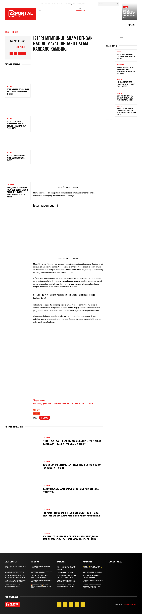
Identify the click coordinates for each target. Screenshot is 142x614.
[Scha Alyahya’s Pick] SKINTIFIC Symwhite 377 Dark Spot (66, 576)
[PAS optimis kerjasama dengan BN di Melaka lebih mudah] (110, 55)
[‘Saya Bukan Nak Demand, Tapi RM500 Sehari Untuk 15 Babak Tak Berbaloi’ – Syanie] (22, 465)
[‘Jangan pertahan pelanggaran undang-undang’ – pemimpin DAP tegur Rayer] (18, 108)
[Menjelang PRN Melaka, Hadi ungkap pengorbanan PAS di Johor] (18, 76)
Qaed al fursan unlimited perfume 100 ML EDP (91, 576)
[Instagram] (15, 53)
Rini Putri (20, 47)
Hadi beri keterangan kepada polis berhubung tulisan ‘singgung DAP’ (129, 14)
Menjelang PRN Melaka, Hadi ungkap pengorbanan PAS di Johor (18, 91)
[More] (86, 120)
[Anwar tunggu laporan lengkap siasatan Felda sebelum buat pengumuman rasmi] (110, 110)
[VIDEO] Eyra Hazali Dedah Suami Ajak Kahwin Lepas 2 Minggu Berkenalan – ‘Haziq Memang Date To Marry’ (17, 192)
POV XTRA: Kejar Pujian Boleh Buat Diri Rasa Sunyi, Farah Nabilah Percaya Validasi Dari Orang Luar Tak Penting (70, 538)
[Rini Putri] (13, 47)
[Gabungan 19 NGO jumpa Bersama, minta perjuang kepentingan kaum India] (110, 97)
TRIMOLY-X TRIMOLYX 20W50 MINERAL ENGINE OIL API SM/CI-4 (14, 571)
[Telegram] (80, 120)
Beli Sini (36, 413)
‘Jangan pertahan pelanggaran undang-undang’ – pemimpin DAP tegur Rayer (16, 125)
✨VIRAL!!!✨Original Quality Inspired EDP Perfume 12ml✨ (92, 567)
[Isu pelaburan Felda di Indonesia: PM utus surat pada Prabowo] (110, 83)
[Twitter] (20, 53)
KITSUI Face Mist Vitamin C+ (65, 572)
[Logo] (20, 13)
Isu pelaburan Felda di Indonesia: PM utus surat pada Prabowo (126, 84)
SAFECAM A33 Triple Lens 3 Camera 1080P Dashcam (39, 576)
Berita (125, 7)
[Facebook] (11, 53)
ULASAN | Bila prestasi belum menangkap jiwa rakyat (16, 158)
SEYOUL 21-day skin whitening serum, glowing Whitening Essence (66, 568)
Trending (15, 32)
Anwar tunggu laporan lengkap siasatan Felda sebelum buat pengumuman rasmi (126, 111)
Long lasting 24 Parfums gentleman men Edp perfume (92, 571)
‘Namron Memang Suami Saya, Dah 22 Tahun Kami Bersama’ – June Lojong (72, 490)
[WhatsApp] (73, 120)
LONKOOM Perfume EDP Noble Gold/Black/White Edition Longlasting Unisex (92, 586)
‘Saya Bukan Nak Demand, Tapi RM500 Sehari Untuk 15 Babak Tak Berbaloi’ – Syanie (72, 466)
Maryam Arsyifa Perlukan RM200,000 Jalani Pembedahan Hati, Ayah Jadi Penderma (126, 70)
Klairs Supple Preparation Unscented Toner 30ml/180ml (67, 581)
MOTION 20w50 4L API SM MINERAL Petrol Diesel (13, 585)
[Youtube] (24, 53)
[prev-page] (107, 120)
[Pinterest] (71, 604)
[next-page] (111, 120)
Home (7, 32)
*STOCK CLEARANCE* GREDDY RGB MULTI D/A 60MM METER (41, 571)
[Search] (117, 4)
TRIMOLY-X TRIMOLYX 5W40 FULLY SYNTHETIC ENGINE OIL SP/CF (15, 581)
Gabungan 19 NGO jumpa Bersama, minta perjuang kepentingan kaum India (125, 98)
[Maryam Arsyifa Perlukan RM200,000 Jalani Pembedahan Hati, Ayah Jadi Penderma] (110, 69)
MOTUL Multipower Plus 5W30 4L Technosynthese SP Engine (15, 576)
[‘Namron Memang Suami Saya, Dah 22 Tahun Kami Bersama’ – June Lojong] (22, 489)
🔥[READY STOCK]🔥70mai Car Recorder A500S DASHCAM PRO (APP (41, 586)
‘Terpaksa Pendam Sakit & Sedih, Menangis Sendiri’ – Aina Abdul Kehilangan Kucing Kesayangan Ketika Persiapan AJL (71, 514)
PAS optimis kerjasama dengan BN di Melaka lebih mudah (126, 56)
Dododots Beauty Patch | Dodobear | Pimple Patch (66, 585)
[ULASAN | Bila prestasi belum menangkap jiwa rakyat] (18, 142)
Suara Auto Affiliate (130, 604)
